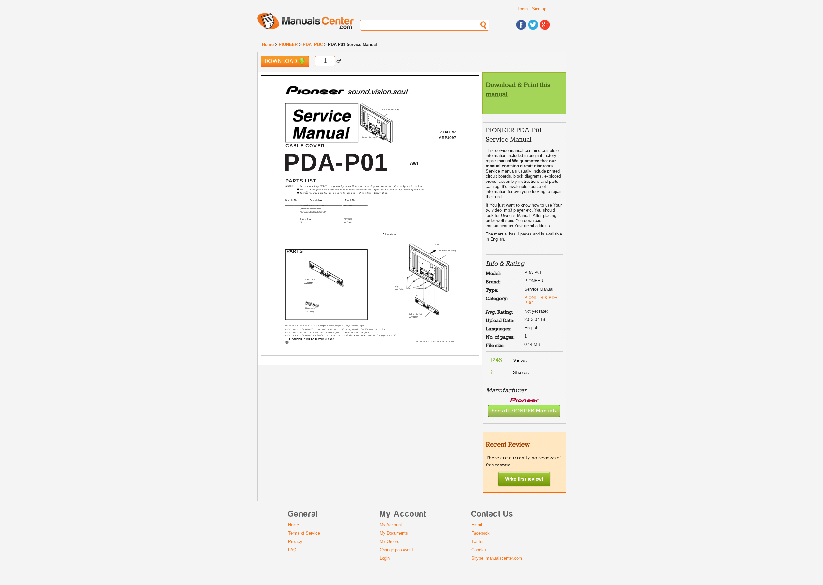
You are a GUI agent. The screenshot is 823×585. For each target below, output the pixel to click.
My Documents (394, 533)
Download (281, 61)
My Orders (389, 541)
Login (523, 8)
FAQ (292, 549)
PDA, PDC (313, 44)
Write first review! (524, 478)
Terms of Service (304, 533)
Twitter (477, 541)
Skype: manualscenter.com (496, 558)
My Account (391, 524)
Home (268, 44)
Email (476, 524)
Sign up (539, 8)
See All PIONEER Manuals (524, 411)
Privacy (295, 541)
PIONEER (288, 44)
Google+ (479, 549)
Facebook (480, 533)
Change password (396, 549)
